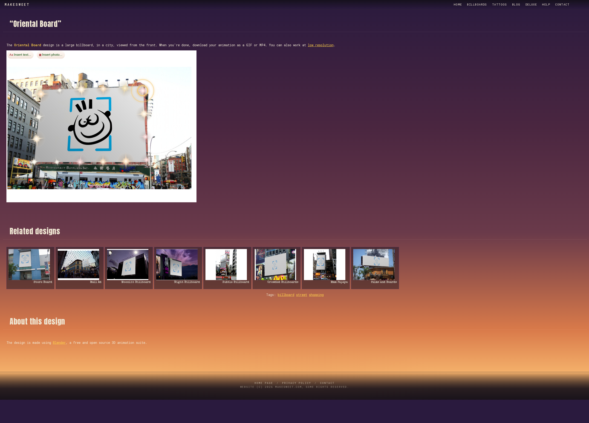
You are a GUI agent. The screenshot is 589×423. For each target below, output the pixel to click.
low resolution (321, 45)
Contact (562, 4)
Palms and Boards (384, 282)
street (301, 295)
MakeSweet (17, 4)
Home (458, 4)
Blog (516, 4)
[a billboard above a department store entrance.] (30, 264)
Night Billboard (187, 282)
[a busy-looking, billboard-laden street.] (276, 264)
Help (546, 4)
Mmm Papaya (339, 282)
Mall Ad (95, 282)
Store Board (43, 282)
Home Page (263, 383)
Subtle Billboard (235, 282)
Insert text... (22, 54)
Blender (59, 342)
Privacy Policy (296, 383)
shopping (316, 295)
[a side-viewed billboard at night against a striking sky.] (178, 264)
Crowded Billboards (282, 282)
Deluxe (531, 4)
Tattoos (499, 4)
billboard (286, 295)
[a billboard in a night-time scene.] (129, 264)
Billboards (477, 4)
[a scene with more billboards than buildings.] (227, 264)
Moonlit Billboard (136, 282)
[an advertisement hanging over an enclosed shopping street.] (79, 264)
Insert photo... (52, 54)
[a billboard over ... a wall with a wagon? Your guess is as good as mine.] (375, 264)
